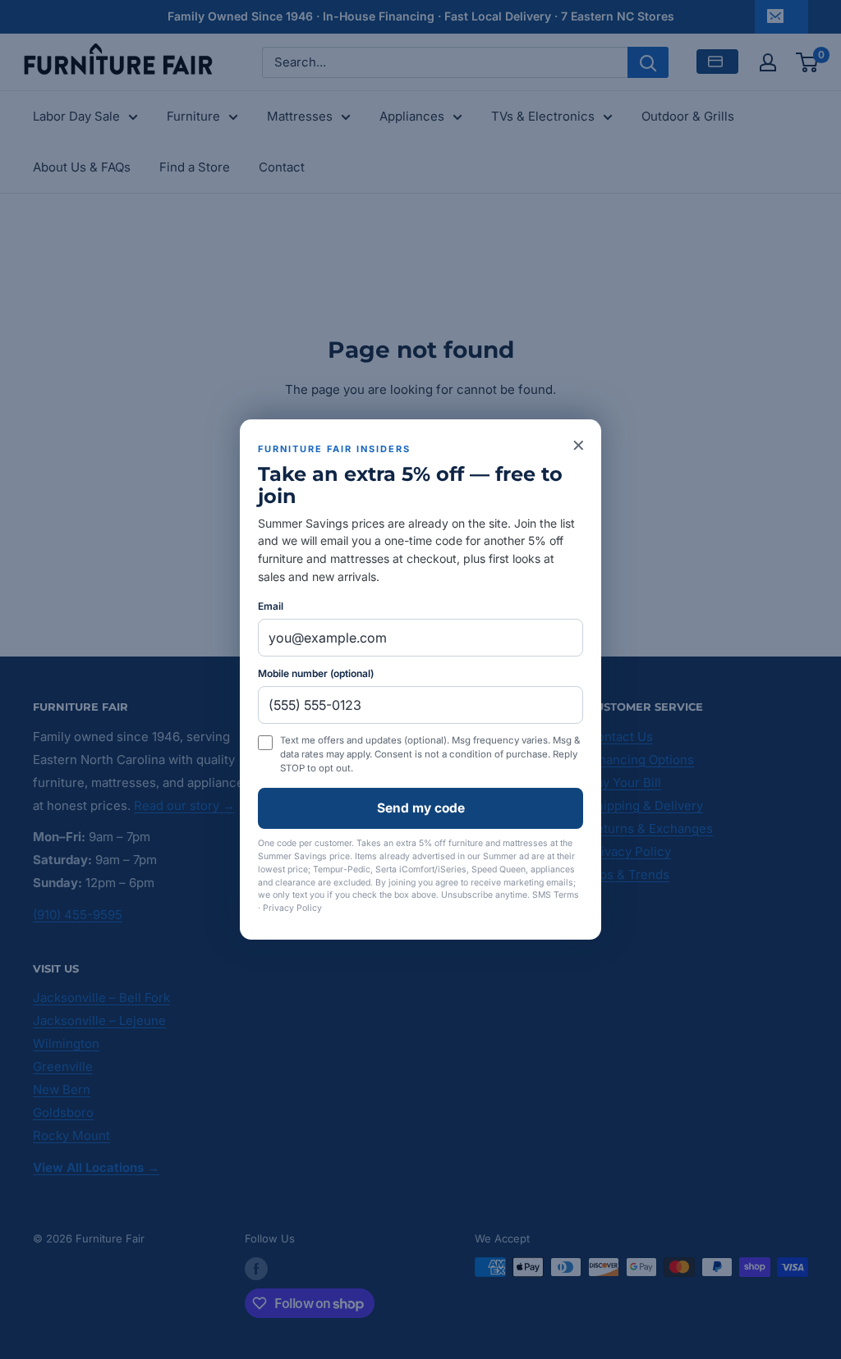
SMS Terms (555, 895)
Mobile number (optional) (316, 673)
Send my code (421, 808)
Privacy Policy (292, 908)
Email (270, 606)
